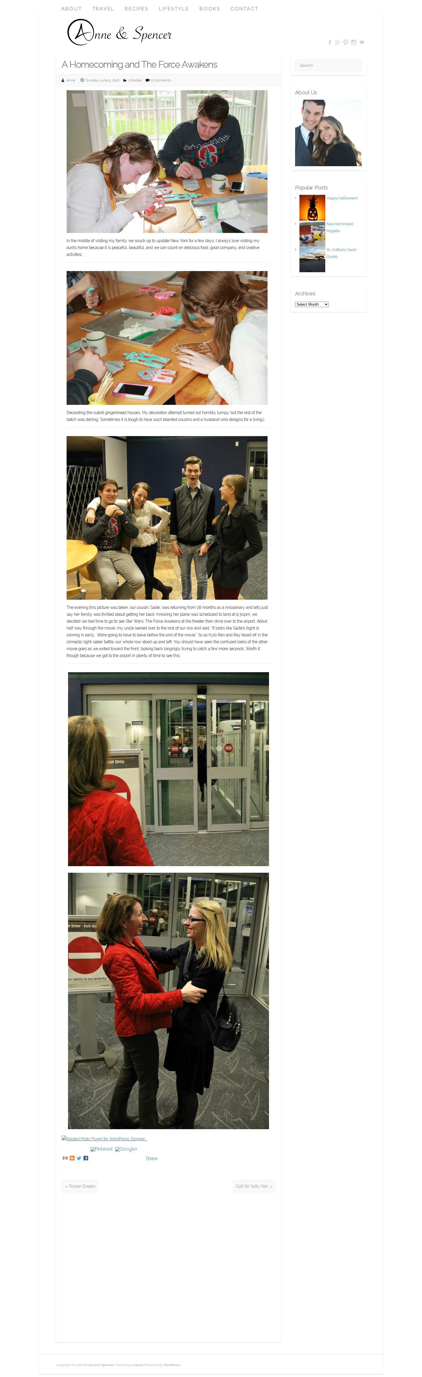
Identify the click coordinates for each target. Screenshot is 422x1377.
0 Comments (161, 80)
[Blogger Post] (72, 1158)
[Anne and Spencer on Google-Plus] (338, 42)
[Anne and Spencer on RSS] (362, 42)
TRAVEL (103, 8)
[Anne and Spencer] (119, 32)
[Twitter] (79, 1158)
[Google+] (126, 1158)
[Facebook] (85, 1158)
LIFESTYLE (174, 8)
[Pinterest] (101, 1158)
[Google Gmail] (65, 1158)
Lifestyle (135, 80)
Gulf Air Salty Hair (254, 1186)
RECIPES (136, 8)
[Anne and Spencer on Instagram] (354, 42)
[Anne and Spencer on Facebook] (330, 42)
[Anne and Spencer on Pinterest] (346, 42)
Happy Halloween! (342, 198)
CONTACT (244, 8)
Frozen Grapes (79, 1186)
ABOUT (71, 8)
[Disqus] (168, 1267)
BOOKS (210, 8)
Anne (70, 80)
